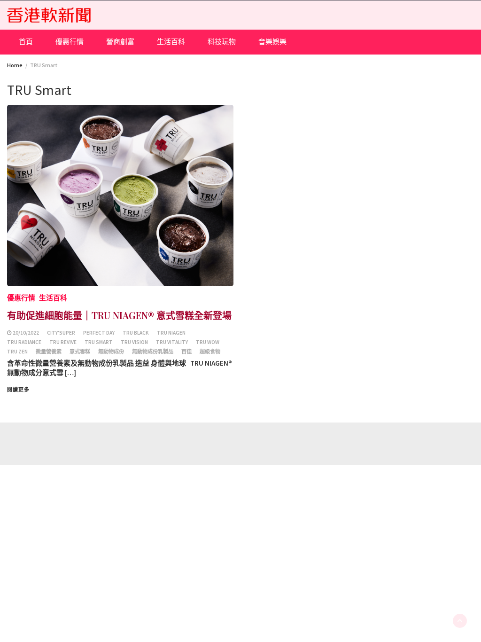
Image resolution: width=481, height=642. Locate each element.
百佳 (186, 351)
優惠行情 (69, 41)
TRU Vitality (172, 342)
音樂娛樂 (272, 41)
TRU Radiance (24, 342)
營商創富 (120, 41)
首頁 (26, 41)
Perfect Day (99, 332)
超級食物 (210, 351)
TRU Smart (99, 342)
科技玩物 (222, 41)
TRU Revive (63, 342)
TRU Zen (17, 351)
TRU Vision (134, 342)
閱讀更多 (18, 389)
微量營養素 (49, 351)
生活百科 (171, 41)
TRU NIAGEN (171, 332)
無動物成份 (111, 351)
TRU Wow (207, 342)
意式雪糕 (80, 351)
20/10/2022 (26, 332)
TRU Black (136, 332)
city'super (61, 332)
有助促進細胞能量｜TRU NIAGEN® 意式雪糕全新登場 (119, 315)
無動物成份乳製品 (152, 351)
